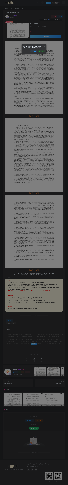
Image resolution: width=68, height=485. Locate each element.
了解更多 (34, 51)
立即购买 (41, 51)
